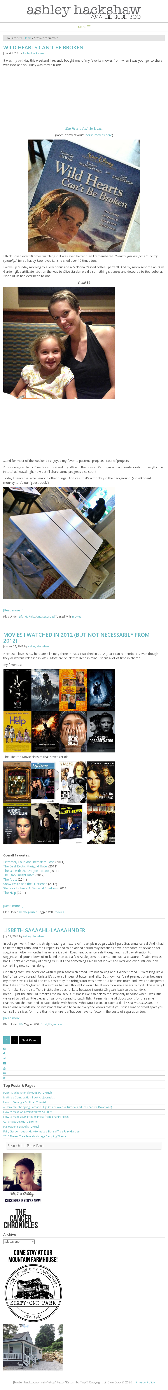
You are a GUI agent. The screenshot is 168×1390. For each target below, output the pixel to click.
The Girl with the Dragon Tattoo (26, 871)
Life (21, 616)
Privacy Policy (145, 1382)
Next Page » (30, 1040)
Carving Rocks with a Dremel (20, 1121)
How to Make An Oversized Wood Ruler (27, 1112)
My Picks (30, 616)
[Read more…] (13, 610)
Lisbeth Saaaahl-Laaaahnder (44, 930)
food (44, 1024)
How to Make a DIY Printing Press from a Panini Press (35, 1117)
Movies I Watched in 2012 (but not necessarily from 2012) (76, 637)
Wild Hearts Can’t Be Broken (43, 47)
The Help (9, 892)
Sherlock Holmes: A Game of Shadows (31, 888)
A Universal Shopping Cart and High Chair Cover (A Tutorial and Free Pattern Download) (57, 1107)
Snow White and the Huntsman (25, 884)
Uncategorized (45, 616)
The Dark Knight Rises (19, 875)
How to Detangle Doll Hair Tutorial (24, 1102)
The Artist (10, 879)
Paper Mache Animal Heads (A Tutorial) (27, 1092)
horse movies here (99, 135)
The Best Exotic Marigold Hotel (25, 866)
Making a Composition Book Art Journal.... (29, 1097)
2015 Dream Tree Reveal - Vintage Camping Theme (34, 1136)
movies (76, 616)
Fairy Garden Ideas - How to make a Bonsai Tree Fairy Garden (41, 1131)
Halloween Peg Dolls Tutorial (21, 1126)
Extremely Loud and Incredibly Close (28, 862)
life (50, 1024)
